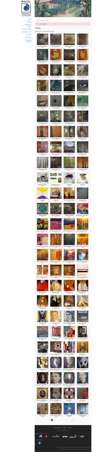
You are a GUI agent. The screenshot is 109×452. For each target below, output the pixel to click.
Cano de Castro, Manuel (56, 415)
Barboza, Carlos (42, 292)
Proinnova (73, 436)
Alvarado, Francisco (42, 46)
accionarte (81, 436)
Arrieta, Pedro (79, 215)
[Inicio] (26, 9)
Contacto (70, 427)
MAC (55, 436)
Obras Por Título (28, 25)
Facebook (39, 443)
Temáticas (28, 37)
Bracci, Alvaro (69, 400)
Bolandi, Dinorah (42, 369)
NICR (65, 436)
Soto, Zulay (71, 200)
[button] (89, 23)
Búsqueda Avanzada (28, 41)
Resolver (44, 24)
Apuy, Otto (69, 184)
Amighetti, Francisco (42, 184)
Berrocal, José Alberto (69, 338)
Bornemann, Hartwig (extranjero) (57, 369)
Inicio (30, 19)
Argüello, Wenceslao (55, 215)
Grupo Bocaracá (86, 215)
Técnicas (29, 34)
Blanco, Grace (83, 354)
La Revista (47, 436)
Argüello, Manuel (82, 200)
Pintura (42, 20)
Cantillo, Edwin (69, 415)
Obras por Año (27, 29)
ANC (41, 436)
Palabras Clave (27, 32)
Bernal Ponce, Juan (82, 323)
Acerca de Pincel (57, 427)
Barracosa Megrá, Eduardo (69, 323)
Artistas (29, 22)
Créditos (64, 427)
